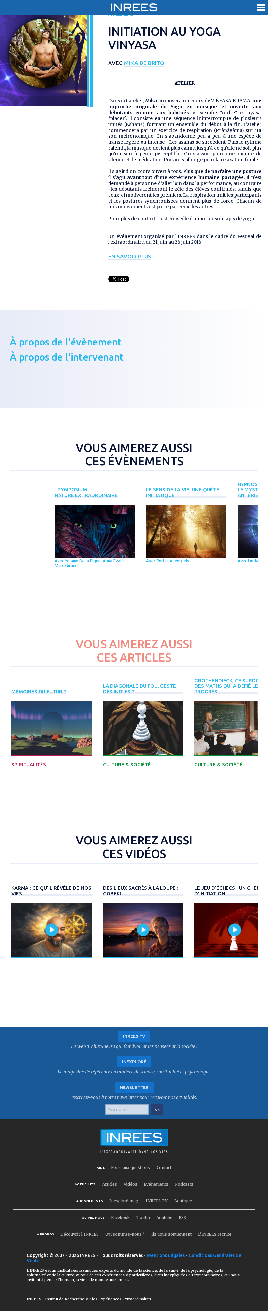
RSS (182, 1217)
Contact (164, 1167)
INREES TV (157, 1200)
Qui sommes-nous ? (125, 1234)
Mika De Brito (144, 63)
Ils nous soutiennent (171, 1234)
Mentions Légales (166, 1255)
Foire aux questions (130, 1167)
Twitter (143, 1217)
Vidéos (130, 1184)
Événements (156, 1184)
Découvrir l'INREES (79, 1234)
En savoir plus (129, 256)
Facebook (120, 1217)
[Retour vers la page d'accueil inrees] (134, 7)
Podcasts (184, 1184)
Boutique (183, 1200)
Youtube (164, 1217)
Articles (109, 1184)
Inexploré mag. (124, 1200)
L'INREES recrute (214, 1234)
